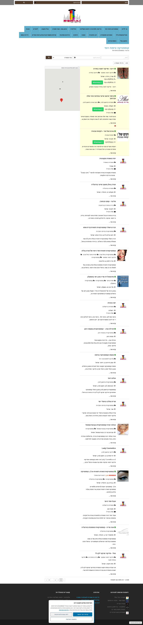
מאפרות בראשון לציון (107, 102)
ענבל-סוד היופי (110, 501)
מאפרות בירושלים (108, 306)
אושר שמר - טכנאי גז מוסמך (116, 600)
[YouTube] (115, 126)
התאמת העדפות (71, 619)
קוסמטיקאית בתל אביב (106, 254)
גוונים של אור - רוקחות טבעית (102, 131)
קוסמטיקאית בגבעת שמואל (105, 429)
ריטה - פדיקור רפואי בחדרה (103, 69)
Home (127, 50)
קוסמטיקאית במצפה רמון (106, 333)
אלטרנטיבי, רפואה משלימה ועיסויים (59, 597)
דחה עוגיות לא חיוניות (61, 614)
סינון (127, 63)
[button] (61, 100)
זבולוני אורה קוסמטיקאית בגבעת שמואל (101, 425)
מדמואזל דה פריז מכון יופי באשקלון (100, 277)
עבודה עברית (121, 603)
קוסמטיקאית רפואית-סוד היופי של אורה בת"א (99, 251)
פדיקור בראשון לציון (108, 452)
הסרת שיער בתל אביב (90, 254)
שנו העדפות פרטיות (135, 622)
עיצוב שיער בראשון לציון (90, 102)
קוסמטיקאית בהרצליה (96, 479)
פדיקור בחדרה (93, 72)
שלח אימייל (109, 113)
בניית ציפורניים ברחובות (106, 205)
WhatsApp (96, 82)
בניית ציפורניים (93, 557)
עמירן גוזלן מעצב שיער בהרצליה (103, 185)
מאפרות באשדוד (108, 162)
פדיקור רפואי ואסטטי (107, 72)
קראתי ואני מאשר (82, 614)
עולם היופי (112, 378)
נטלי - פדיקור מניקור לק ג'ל (105, 553)
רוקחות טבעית (109, 135)
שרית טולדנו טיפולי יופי (107, 402)
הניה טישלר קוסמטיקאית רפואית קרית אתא (99, 227)
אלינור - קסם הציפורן (107, 201)
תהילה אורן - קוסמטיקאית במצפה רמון (99, 329)
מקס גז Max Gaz (119, 597)
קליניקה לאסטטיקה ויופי (106, 359)
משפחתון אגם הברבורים (117, 612)
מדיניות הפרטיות (64, 610)
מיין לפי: (119, 63)
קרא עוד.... (112, 90)
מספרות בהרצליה (108, 188)
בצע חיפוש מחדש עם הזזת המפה (69, 68)
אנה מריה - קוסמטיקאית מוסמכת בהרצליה (98, 527)
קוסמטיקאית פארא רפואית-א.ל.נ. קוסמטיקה (97, 472)
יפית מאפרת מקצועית (108, 159)
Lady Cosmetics (109, 448)
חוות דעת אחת (99, 475)
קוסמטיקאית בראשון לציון (106, 382)
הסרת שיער (110, 280)
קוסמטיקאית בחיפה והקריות (105, 231)
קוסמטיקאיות (96, 257)
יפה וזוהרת (112, 303)
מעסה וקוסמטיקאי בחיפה (104, 355)
